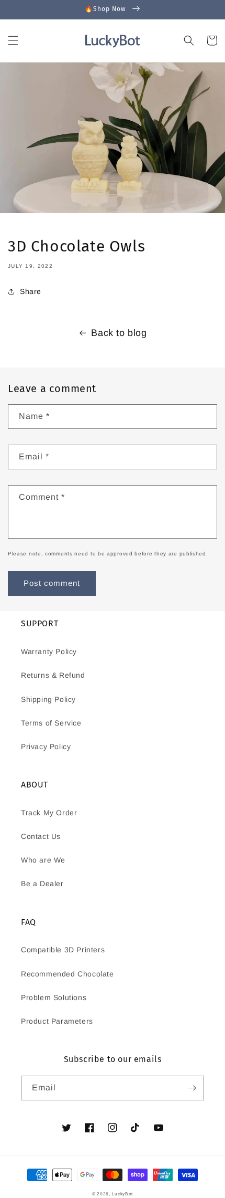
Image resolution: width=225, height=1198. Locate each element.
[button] (13, 40)
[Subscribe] (192, 1088)
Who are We (43, 860)
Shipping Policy (48, 699)
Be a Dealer (42, 883)
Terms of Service (51, 723)
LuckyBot (122, 1193)
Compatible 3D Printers (63, 949)
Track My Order (49, 812)
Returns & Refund (53, 675)
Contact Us (41, 836)
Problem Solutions (53, 997)
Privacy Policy (46, 746)
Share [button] (30, 291)
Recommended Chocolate (67, 974)
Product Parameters (57, 1021)
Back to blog (119, 333)
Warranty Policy (49, 651)
